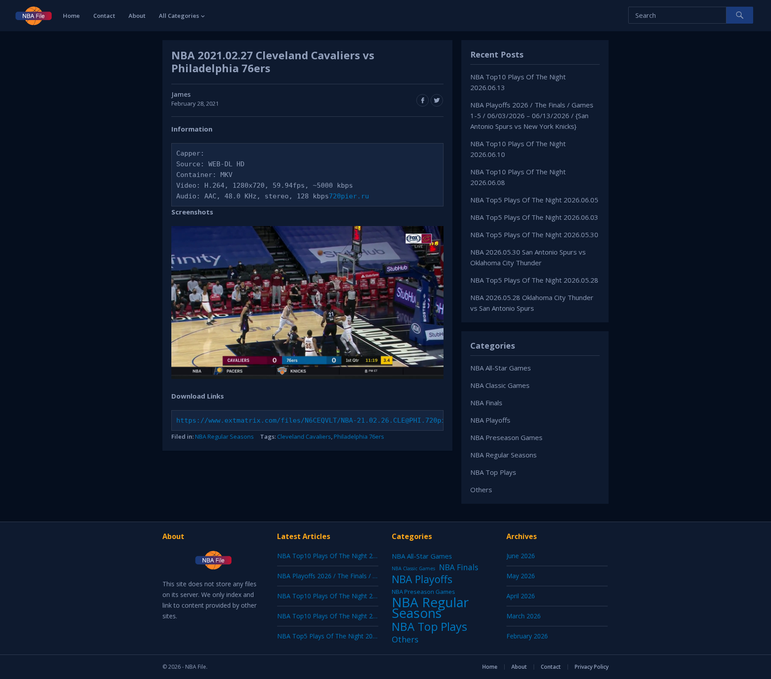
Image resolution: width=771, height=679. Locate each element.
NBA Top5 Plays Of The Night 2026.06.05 (534, 199)
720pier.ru (349, 196)
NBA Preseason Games (506, 437)
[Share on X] (437, 100)
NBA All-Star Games (500, 367)
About (136, 16)
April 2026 (520, 596)
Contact (104, 16)
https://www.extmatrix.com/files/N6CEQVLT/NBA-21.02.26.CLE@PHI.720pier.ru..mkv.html (341, 420)
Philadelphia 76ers (359, 436)
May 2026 (520, 576)
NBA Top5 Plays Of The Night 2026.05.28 (534, 280)
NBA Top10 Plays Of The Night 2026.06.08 (338, 616)
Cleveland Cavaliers (304, 436)
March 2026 (523, 616)
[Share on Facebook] (422, 100)
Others (481, 489)
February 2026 (527, 636)
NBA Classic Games (500, 385)
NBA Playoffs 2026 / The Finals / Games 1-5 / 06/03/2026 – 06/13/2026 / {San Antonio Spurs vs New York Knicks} (531, 115)
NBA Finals (486, 402)
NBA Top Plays (493, 472)
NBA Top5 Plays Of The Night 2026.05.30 (534, 234)
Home (71, 16)
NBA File (195, 667)
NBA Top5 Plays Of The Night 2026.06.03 (534, 217)
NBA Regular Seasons (224, 436)
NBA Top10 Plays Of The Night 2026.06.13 (338, 555)
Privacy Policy (592, 667)
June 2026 (520, 555)
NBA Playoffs (490, 420)
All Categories (179, 16)
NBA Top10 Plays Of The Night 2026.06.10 (338, 596)
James (181, 94)
